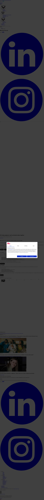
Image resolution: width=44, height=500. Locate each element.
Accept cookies (32, 256)
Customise (22, 256)
